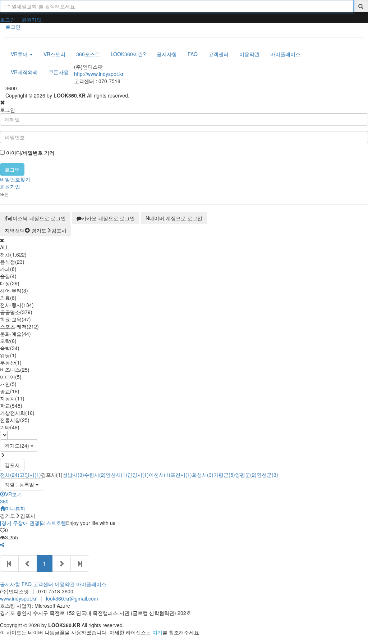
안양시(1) (138, 474)
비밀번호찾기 (15, 179)
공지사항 (10, 584)
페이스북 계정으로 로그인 (37, 218)
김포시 (12, 464)
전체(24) (9, 474)
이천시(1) (159, 474)
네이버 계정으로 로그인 (174, 218)
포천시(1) (181, 474)
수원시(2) (95, 474)
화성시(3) (202, 474)
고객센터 (43, 584)
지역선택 (35, 230)
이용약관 (65, 584)
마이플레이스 (91, 584)
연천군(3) (267, 474)
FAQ (27, 584)
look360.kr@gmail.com (72, 598)
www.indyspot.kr (18, 598)
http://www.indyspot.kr (99, 73)
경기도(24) (18, 445)
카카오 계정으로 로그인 (108, 218)
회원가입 (32, 19)
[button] (2, 544)
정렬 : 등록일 (20, 484)
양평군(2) (246, 474)
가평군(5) (224, 474)
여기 (157, 632)
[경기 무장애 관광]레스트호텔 (33, 522)
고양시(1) (30, 474)
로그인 (7, 19)
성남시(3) (73, 474)
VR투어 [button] (20, 54)
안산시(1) (116, 474)
